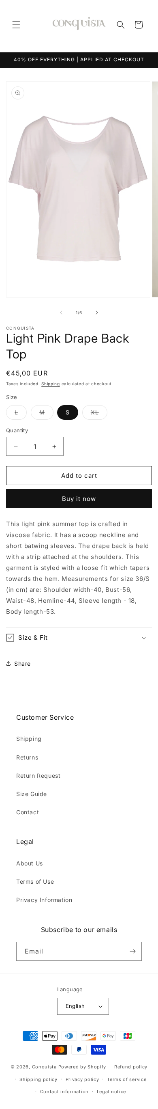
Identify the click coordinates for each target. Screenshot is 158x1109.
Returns (27, 757)
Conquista (44, 1067)
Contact (27, 812)
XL (99, 414)
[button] (16, 25)
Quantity (17, 430)
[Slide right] (97, 312)
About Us (29, 863)
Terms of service (126, 1079)
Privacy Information (44, 899)
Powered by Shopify (82, 1067)
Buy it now (79, 499)
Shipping (50, 383)
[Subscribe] (132, 951)
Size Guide (31, 793)
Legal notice (111, 1091)
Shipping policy (38, 1079)
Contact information (64, 1091)
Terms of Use (35, 881)
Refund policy (130, 1067)
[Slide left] (61, 312)
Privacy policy (82, 1079)
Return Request (38, 775)
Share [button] (22, 663)
